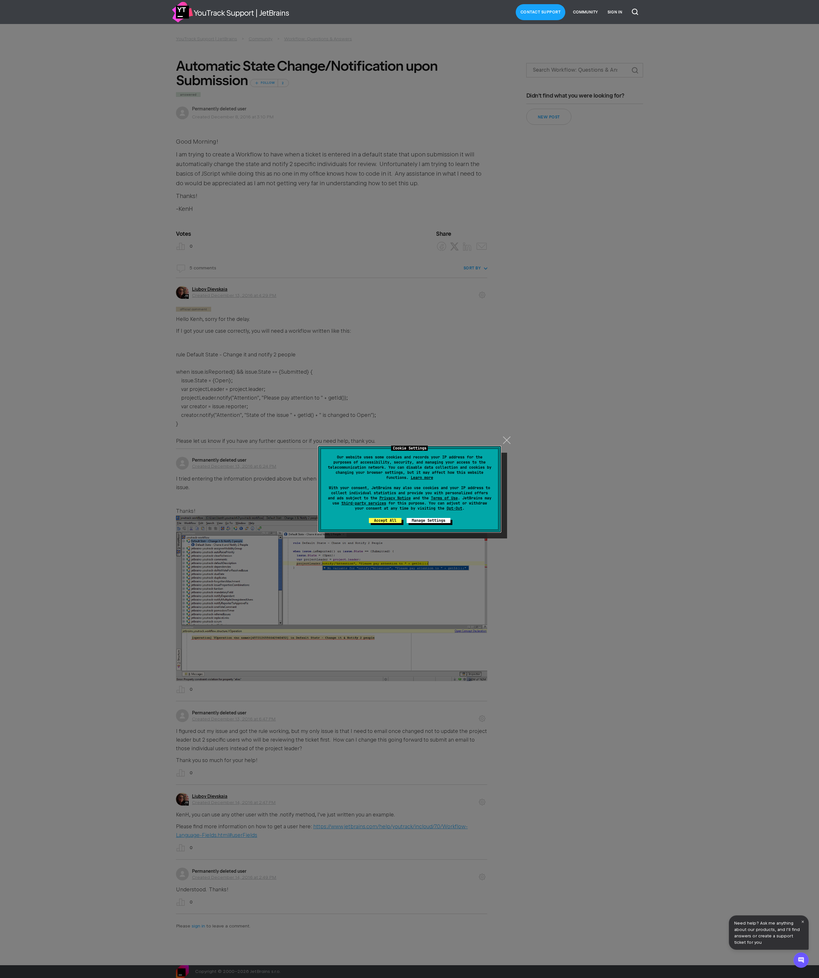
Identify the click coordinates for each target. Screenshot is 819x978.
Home (182, 12)
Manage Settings (428, 520)
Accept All (385, 520)
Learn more (422, 477)
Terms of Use (444, 498)
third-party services (363, 503)
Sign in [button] (615, 12)
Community (585, 12)
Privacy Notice (395, 498)
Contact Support (541, 12)
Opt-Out (454, 508)
